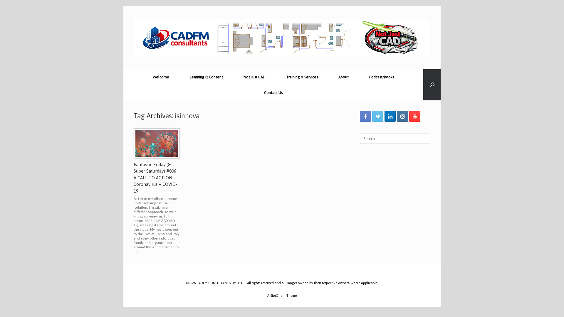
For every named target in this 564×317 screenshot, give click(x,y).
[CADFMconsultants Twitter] (377, 116)
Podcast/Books (381, 77)
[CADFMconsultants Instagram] (402, 116)
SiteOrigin (278, 295)
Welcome (161, 77)
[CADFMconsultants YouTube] (414, 116)
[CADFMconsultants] (282, 37)
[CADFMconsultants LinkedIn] (390, 116)
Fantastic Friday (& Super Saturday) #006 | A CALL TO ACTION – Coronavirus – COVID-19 (156, 177)
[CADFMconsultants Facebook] (365, 116)
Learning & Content (206, 77)
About (343, 77)
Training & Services (302, 77)
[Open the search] (432, 84)
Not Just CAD (255, 77)
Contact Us (273, 92)
